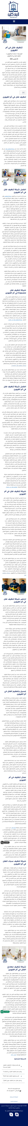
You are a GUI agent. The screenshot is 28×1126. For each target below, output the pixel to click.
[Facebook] (17, 1114)
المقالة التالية (14, 1101)
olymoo (10, 1108)
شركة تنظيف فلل (9, 149)
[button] (13, 1066)
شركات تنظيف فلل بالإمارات (18, 365)
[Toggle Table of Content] (22, 92)
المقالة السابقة (14, 1097)
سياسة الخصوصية (17, 1111)
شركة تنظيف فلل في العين (15, 320)
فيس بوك (13, 1055)
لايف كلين (13, 828)
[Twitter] (11, 1114)
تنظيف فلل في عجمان (11, 487)
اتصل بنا (7, 1111)
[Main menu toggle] (14, 21)
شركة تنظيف (8, 196)
